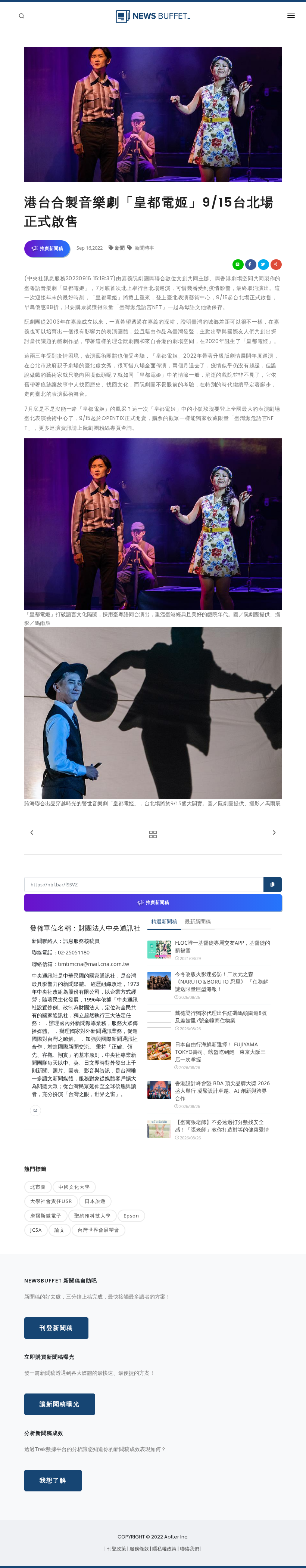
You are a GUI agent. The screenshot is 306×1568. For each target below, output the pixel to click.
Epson (131, 1215)
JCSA (36, 1229)
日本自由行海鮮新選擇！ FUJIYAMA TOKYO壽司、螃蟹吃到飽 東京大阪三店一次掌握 (220, 1052)
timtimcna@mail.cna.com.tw (93, 963)
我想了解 (53, 1480)
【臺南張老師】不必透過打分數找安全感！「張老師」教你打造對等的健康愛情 (222, 1125)
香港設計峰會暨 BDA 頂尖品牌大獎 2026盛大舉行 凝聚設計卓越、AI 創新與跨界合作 (222, 1091)
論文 (59, 1229)
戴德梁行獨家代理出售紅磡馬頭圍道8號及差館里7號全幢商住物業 (221, 1016)
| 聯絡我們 (189, 1548)
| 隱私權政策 (164, 1548)
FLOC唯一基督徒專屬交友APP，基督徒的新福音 (222, 946)
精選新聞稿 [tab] (164, 921)
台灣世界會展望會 (98, 1229)
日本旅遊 (95, 1201)
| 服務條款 (138, 1548)
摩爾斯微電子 (46, 1215)
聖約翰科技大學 (92, 1215)
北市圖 (38, 1186)
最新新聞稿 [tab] (198, 921)
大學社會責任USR (51, 1201)
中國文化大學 (74, 1186)
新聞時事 (144, 247)
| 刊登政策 (115, 1548)
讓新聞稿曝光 (60, 1404)
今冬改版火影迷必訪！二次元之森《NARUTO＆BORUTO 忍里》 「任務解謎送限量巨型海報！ (221, 981)
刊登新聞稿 (56, 1328)
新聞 (120, 247)
